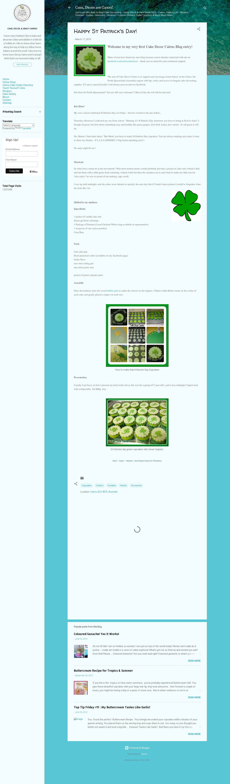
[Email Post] (82, 479)
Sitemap (7, 102)
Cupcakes (87, 485)
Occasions (136, 485)
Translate (26, 128)
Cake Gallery (9, 94)
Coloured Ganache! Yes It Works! (96, 634)
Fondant (111, 485)
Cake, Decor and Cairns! (94, 7)
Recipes (7, 91)
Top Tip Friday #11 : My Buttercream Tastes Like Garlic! (112, 707)
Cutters (99, 485)
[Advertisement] (137, 590)
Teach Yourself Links (14, 88)
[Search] (205, 8)
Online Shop (9, 82)
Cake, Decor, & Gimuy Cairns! (22, 28)
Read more (194, 660)
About (6, 96)
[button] (199, 29)
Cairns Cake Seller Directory (18, 85)
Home (6, 79)
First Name (11, 159)
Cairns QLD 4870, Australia (104, 491)
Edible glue (112, 290)
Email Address (13, 149)
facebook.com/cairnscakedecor (123, 61)
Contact (7, 99)
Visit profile (22, 65)
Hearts (123, 485)
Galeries (144, 754)
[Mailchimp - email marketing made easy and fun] (34, 174)
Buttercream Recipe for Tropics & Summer (103, 670)
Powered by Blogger (139, 747)
